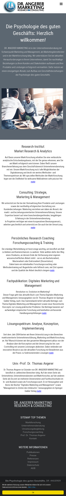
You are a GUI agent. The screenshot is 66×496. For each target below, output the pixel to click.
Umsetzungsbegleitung (33, 429)
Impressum (33, 462)
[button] (61, 4)
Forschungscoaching (33, 432)
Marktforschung (33, 422)
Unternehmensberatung (33, 425)
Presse (33, 455)
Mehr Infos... (32, 487)
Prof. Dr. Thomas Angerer (33, 435)
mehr (33, 181)
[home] (24, 6)
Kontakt (33, 438)
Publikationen (33, 452)
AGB (33, 468)
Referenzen (33, 458)
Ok (33, 492)
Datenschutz (33, 465)
